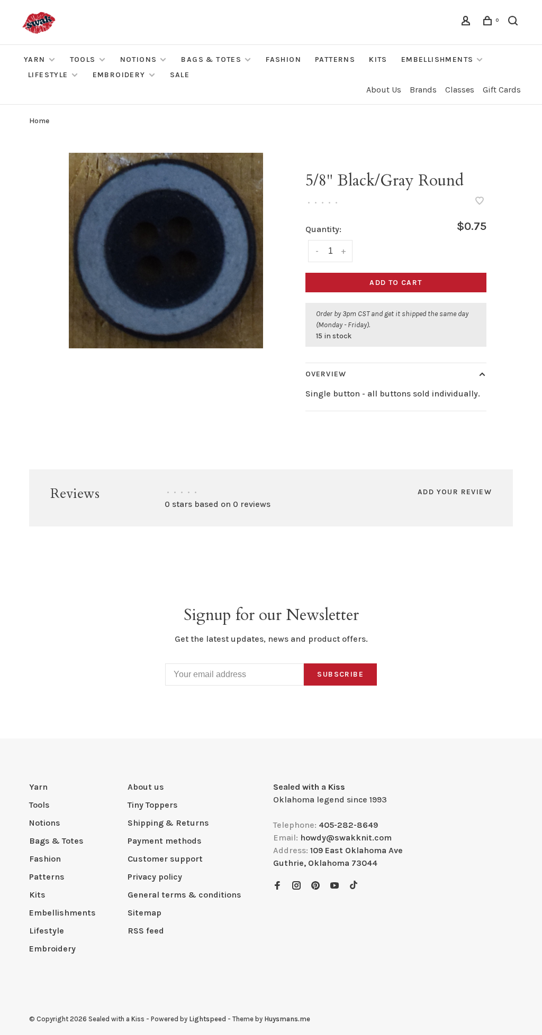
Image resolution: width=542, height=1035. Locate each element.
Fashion (283, 59)
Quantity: (323, 229)
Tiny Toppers (153, 805)
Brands (423, 90)
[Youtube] (334, 886)
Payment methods (165, 841)
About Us (383, 90)
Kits (378, 59)
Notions (138, 59)
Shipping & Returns (168, 823)
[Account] (467, 22)
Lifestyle (48, 74)
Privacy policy (155, 877)
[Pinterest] (315, 886)
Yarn (35, 59)
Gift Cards (502, 90)
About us (146, 787)
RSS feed (146, 931)
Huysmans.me (287, 1019)
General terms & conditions (184, 895)
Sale (180, 74)
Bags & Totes (211, 59)
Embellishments (437, 59)
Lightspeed (207, 1019)
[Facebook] (277, 886)
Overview (325, 373)
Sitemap (144, 913)
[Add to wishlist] (479, 202)
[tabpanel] (166, 250)
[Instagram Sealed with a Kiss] (296, 886)
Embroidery (119, 74)
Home (39, 120)
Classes (459, 90)
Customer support (165, 859)
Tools (83, 59)
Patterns (335, 59)
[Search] (514, 22)
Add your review (455, 491)
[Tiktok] (353, 886)
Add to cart (395, 282)
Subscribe (340, 674)
